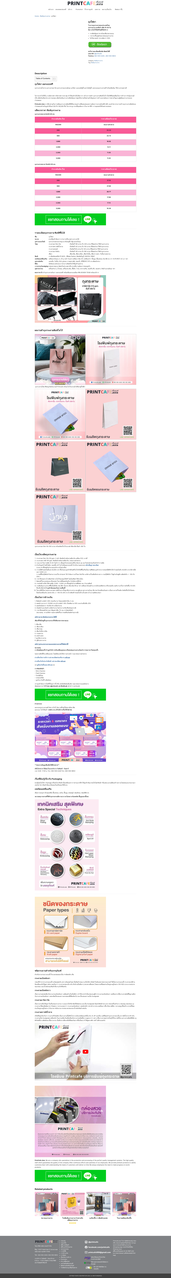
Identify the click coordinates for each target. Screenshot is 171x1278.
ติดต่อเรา (118, 9)
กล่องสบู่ (63, 1241)
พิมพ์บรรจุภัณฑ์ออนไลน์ (67, 1265)
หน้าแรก (51, 9)
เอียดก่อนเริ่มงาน (62, 657)
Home (37, 16)
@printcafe (98, 53)
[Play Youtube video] (85, 1051)
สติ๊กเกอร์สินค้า (65, 1245)
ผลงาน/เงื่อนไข (106, 9)
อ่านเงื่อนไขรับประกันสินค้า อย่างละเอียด (50, 661)
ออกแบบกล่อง (65, 1249)
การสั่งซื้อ (63, 1251)
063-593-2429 (99, 56)
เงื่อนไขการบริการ (66, 1257)
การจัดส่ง (63, 1255)
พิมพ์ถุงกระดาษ (45, 16)
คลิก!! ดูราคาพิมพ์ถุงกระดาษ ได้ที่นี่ (46, 617)
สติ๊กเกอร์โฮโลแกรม (66, 1247)
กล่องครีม (63, 1243)
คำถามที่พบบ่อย (65, 1261)
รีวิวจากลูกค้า (89, 9)
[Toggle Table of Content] (53, 78)
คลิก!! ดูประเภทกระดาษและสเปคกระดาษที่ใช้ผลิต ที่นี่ (51, 644)
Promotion (79, 9)
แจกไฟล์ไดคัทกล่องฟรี (67, 1263)
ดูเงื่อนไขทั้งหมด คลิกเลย (44, 665)
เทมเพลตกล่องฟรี (60, 9)
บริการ (70, 9)
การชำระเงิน (64, 1253)
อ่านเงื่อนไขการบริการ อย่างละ (44, 657)
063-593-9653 (111, 56)
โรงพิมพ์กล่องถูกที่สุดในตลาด (69, 1267)
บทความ (97, 9)
